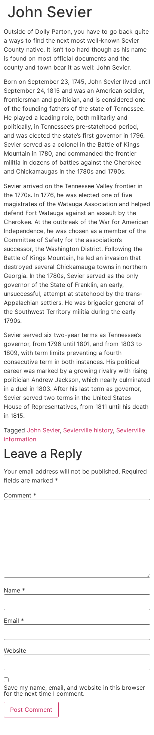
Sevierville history (88, 430)
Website (15, 650)
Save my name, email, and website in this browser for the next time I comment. (74, 690)
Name (14, 590)
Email (14, 621)
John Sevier (43, 430)
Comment (20, 495)
